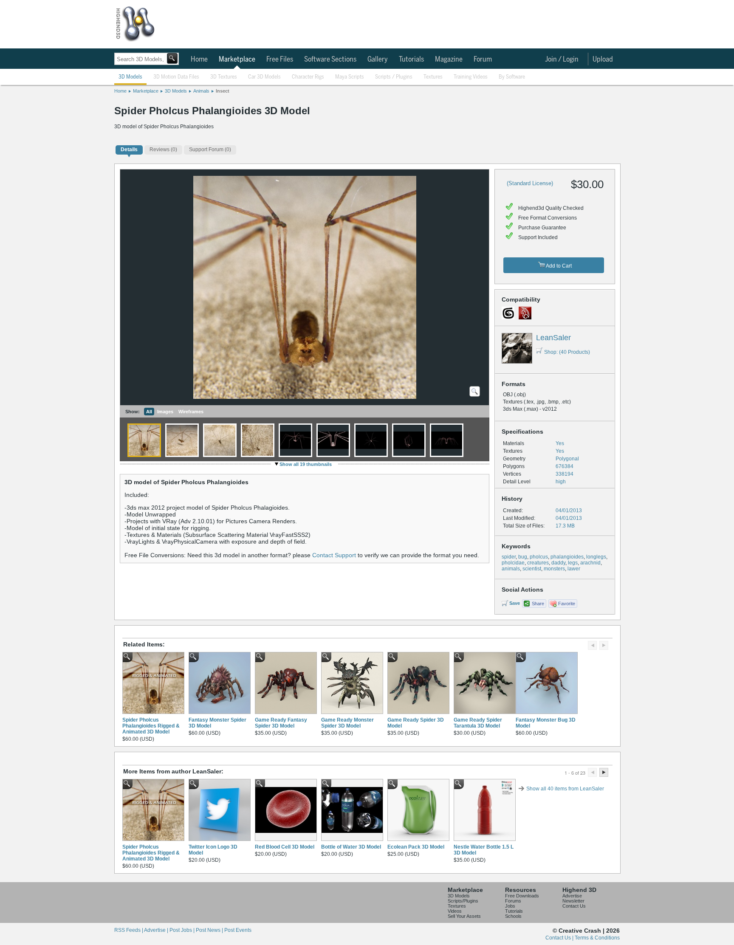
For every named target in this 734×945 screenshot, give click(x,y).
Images (165, 411)
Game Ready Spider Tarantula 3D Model (478, 723)
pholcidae (513, 563)
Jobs (510, 905)
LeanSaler (553, 337)
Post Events (237, 930)
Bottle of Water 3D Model (351, 847)
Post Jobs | (182, 930)
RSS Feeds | (129, 930)
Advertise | (156, 930)
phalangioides (567, 557)
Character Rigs (308, 77)
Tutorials (411, 59)
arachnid (590, 563)
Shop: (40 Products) (567, 352)
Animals (201, 90)
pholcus (539, 557)
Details (129, 149)
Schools (513, 916)
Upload (603, 59)
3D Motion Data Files (176, 77)
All (149, 411)
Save (514, 603)
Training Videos (471, 77)
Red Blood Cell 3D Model (284, 847)
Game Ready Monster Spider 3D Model (347, 723)
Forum (483, 59)
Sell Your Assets (464, 916)
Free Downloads (522, 895)
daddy (558, 563)
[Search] (172, 58)
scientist (531, 569)
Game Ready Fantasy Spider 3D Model (281, 723)
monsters (554, 569)
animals (511, 569)
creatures (538, 563)
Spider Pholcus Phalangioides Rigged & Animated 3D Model (151, 726)
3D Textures (223, 77)
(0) (163, 149)
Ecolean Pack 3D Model (415, 847)
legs (573, 563)
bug (522, 557)
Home (199, 59)
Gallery (377, 59)
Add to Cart (558, 266)
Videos (455, 911)
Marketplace (237, 59)
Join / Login (562, 59)
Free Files (279, 59)
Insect (222, 90)
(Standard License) (530, 183)
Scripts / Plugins (393, 77)
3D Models (130, 77)
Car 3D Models (264, 77)
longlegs (596, 557)
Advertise (572, 895)
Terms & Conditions (597, 938)
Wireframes (190, 411)
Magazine (449, 59)
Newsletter (573, 900)
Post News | (210, 930)
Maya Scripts (349, 77)
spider (509, 557)
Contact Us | (560, 938)
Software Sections (330, 59)
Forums (513, 900)
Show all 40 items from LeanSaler (565, 789)
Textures (433, 77)
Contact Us (574, 905)
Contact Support (334, 555)
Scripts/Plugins (463, 900)
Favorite (566, 603)
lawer (573, 569)
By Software (512, 77)
